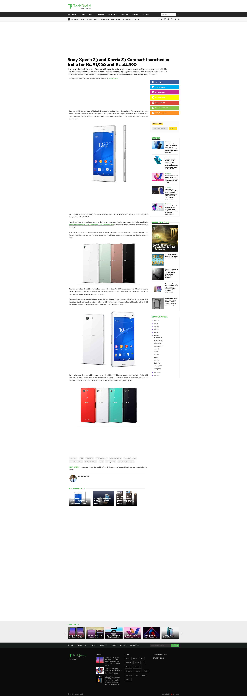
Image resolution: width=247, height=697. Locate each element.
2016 (155, 329)
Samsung (124, 15)
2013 (155, 372)
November (157, 340)
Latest (82, 15)
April (155, 360)
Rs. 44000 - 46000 (130, 458)
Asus (127, 658)
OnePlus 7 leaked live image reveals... (95, 636)
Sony (101, 462)
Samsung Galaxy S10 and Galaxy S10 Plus (76, 636)
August (156, 349)
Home (74, 15)
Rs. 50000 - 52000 (76, 462)
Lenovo (128, 667)
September (157, 346)
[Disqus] (107, 535)
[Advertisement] (133, 6)
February (156, 366)
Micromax (137, 667)
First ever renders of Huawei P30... (170, 636)
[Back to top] (242, 689)
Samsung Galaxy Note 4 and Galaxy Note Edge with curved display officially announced (171, 288)
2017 (155, 326)
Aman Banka (113, 78)
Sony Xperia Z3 (110, 462)
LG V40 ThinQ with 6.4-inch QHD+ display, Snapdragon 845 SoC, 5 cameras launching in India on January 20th (113, 681)
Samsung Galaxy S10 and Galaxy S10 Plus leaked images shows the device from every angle (112, 661)
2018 (155, 323)
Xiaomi (135, 15)
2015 (155, 332)
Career (114, 645)
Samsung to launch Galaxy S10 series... (113, 636)
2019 (155, 320)
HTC (142, 658)
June (155, 354)
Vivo (143, 675)
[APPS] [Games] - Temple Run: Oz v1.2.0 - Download (164, 247)
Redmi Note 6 (115, 19)
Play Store (135, 645)
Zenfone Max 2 (127, 19)
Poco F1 (137, 19)
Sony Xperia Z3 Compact (126, 462)
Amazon (89, 19)
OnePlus (137, 671)
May (155, 357)
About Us (82, 645)
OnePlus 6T (105, 19)
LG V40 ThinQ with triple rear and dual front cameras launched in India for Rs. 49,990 (113, 671)
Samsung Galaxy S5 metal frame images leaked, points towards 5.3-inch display (171, 302)
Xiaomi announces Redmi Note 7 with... (132, 636)
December (157, 338)
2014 (155, 335)
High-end (73, 458)
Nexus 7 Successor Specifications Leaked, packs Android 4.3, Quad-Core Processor (171, 273)
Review (146, 671)
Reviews (145, 15)
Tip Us (104, 645)
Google (135, 658)
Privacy (123, 645)
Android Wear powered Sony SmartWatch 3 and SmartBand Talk (91, 224)
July (155, 352)
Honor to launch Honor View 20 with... (151, 636)
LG (144, 663)
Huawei (101, 15)
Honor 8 (128, 663)
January (156, 369)
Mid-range (90, 458)
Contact (93, 645)
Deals (82, 19)
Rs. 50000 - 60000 (90, 462)
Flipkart (96, 19)
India (91, 15)
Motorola (112, 15)
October (156, 343)
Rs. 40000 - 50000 (115, 458)
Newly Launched (101, 458)
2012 (155, 375)
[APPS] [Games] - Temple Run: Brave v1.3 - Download (171, 256)
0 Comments (100, 78)
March (156, 363)
